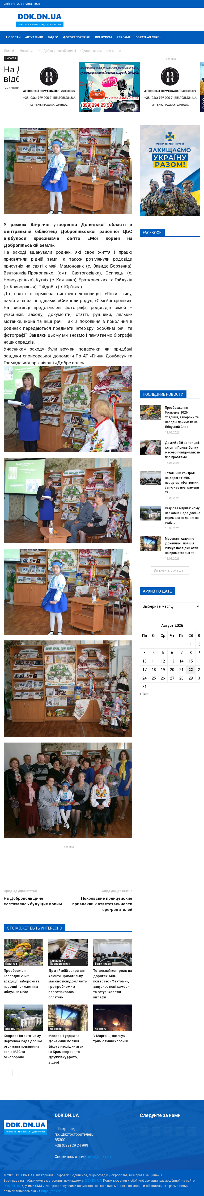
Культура (11, 963)
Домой (9, 51)
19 (163, 670)
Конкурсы (103, 37)
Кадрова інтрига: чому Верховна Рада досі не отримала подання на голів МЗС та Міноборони (23, 1046)
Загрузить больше (168, 570)
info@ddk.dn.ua (101, 1157)
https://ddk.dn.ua (53, 1191)
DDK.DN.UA (93, 1180)
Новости (13, 37)
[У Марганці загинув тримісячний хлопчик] (112, 1018)
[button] (194, 37)
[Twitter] (179, 3)
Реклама (124, 37)
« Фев (145, 694)
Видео (53, 37)
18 (154, 670)
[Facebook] (161, 3)
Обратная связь (148, 37)
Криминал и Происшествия (60, 962)
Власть (10, 1028)
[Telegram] (170, 3)
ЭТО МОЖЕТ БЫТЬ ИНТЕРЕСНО (34, 928)
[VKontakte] (188, 3)
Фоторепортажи (76, 37)
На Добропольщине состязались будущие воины (33, 901)
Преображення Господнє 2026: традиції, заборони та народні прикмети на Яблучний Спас (21, 981)
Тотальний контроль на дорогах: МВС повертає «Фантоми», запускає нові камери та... (182, 482)
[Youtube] (196, 3)
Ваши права (103, 963)
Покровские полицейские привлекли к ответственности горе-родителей (102, 904)
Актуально (34, 37)
